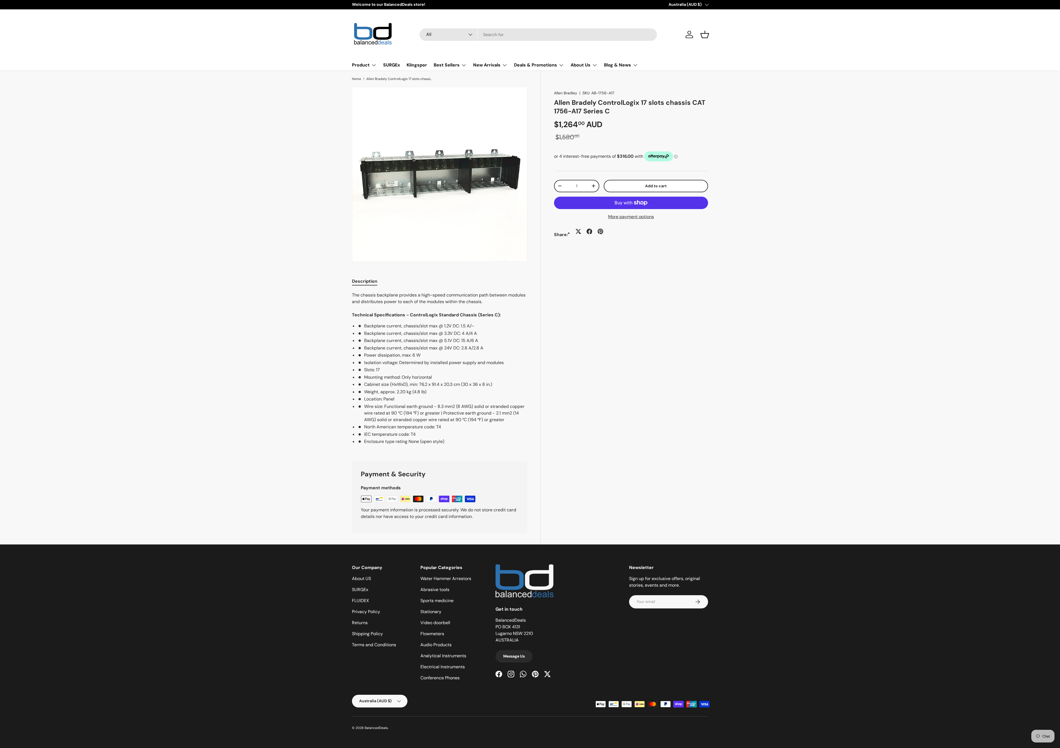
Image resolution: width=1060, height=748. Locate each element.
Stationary (430, 612)
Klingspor (417, 65)
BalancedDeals (376, 728)
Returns (360, 623)
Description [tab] (364, 281)
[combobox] (538, 34)
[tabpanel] (439, 370)
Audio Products (436, 645)
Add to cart (656, 185)
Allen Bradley (565, 92)
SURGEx (391, 65)
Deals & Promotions (535, 65)
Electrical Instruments (442, 667)
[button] (705, 34)
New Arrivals (486, 65)
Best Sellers (447, 65)
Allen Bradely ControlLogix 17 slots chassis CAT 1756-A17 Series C (399, 79)
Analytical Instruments (443, 656)
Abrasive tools (434, 589)
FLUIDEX (360, 600)
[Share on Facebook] (589, 231)
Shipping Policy (367, 634)
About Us (580, 65)
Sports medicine (437, 600)
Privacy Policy (366, 612)
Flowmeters (432, 634)
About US (361, 578)
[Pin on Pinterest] (600, 231)
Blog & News (617, 65)
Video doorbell (435, 623)
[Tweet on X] (578, 231)
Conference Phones (440, 678)
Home (356, 79)
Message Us (514, 656)
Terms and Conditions (374, 645)
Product (361, 65)
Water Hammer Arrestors (445, 578)
